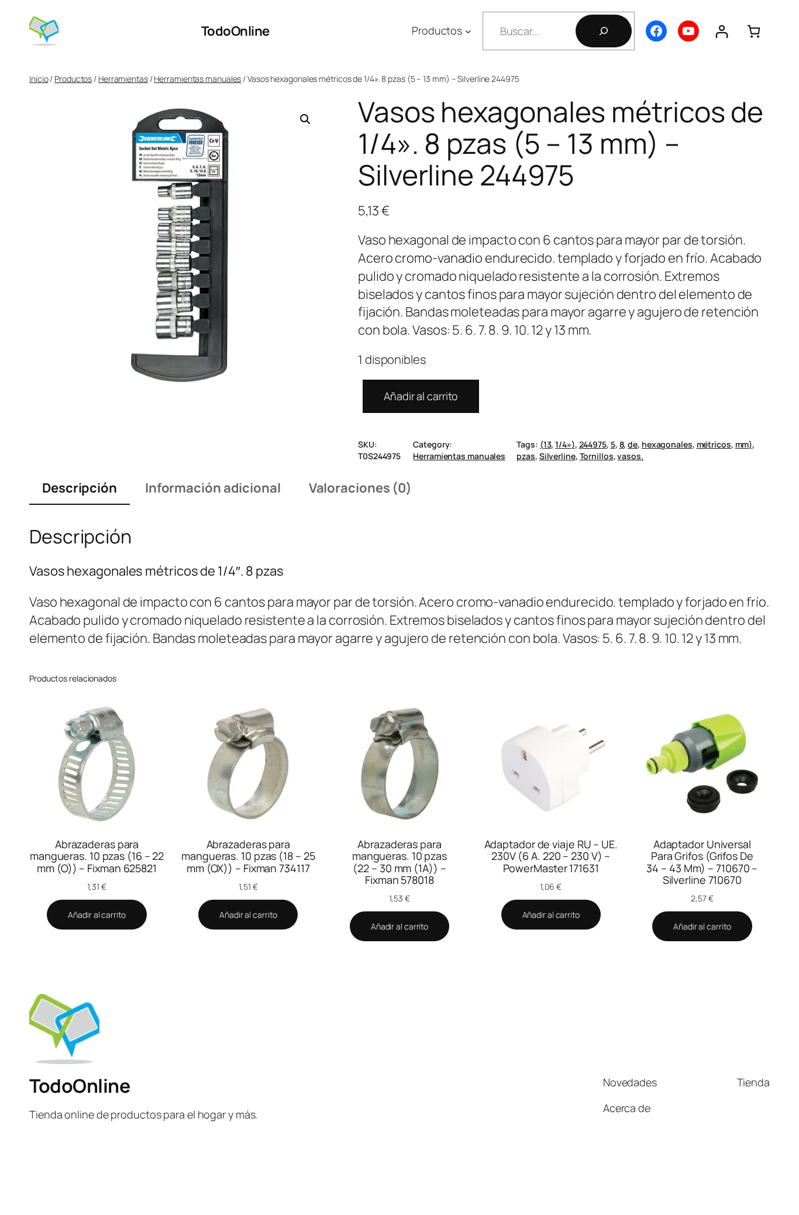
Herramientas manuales (197, 78)
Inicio (38, 78)
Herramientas (123, 78)
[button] (305, 119)
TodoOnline (235, 31)
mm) (744, 444)
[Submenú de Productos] (468, 31)
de (633, 444)
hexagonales (667, 444)
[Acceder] (721, 31)
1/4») (565, 444)
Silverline (557, 456)
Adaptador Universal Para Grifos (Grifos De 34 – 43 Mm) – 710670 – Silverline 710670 (701, 862)
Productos (73, 78)
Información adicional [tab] (213, 488)
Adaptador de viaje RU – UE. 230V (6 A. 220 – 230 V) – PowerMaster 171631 (551, 856)
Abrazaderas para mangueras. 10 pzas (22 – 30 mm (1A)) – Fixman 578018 (399, 862)
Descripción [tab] (79, 488)
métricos (714, 444)
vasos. (630, 456)
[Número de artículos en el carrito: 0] (754, 31)
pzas (525, 456)
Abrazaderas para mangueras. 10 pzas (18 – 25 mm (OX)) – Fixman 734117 (248, 856)
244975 (593, 444)
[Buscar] (604, 31)
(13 (546, 444)
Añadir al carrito (421, 396)
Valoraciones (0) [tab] (360, 488)
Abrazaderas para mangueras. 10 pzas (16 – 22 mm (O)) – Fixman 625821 (97, 856)
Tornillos (597, 456)
